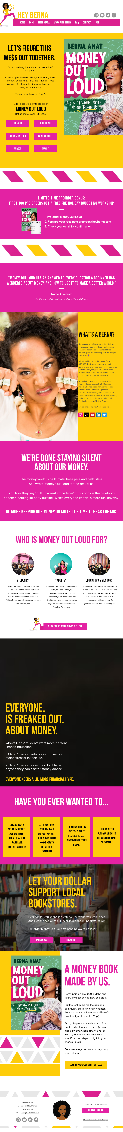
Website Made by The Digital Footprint (95, 1120)
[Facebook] (114, 15)
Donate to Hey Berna (27, 1106)
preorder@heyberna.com (95, 221)
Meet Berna (27, 1102)
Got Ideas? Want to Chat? (96, 1104)
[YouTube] (102, 15)
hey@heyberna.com (30, 1113)
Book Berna (27, 1109)
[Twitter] (108, 15)
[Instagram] (96, 15)
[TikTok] (86, 415)
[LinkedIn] (98, 415)
